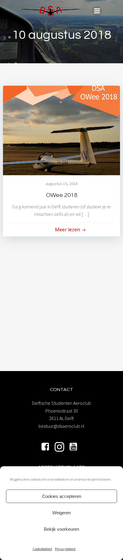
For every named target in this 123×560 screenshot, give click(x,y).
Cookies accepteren (61, 496)
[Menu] (97, 11)
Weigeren (61, 512)
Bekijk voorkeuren (61, 529)
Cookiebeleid (42, 549)
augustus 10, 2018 (62, 183)
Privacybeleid (65, 549)
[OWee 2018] (61, 130)
